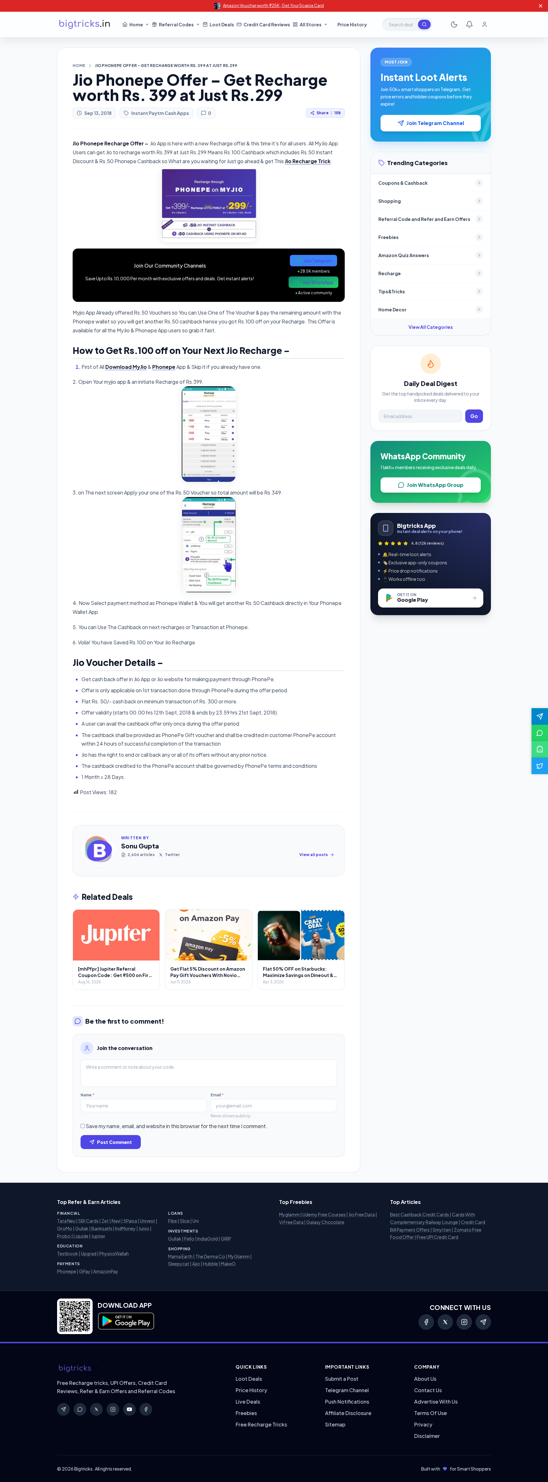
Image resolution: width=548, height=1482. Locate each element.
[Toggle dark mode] (454, 24)
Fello (189, 1238)
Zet (105, 1221)
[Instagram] (464, 1322)
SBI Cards (88, 1221)
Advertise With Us (436, 1401)
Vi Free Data (291, 1222)
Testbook (67, 1253)
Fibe (172, 1221)
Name (88, 1095)
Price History (251, 1390)
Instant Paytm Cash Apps (160, 113)
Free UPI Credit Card (437, 1237)
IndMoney (125, 1228)
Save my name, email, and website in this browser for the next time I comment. (176, 1126)
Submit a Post (341, 1378)
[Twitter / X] (445, 1322)
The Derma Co (210, 1256)
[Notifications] (469, 24)
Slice (185, 1221)
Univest (147, 1221)
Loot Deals (249, 1378)
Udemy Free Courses (324, 1214)
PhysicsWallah (114, 1253)
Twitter (172, 854)
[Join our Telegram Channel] (540, 716)
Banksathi (101, 1228)
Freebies (246, 1413)
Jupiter (98, 1236)
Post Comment (114, 1142)
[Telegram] (483, 1322)
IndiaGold (207, 1238)
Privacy (423, 1424)
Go (474, 416)
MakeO (228, 1263)
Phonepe (66, 1271)
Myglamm (289, 1214)
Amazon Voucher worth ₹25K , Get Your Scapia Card (273, 5)
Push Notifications (347, 1401)
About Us (425, 1378)
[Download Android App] (540, 749)
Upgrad (88, 1253)
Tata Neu (66, 1221)
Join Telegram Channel (435, 123)
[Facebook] (426, 1322)
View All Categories (430, 327)
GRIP (226, 1238)
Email (217, 1095)
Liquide (81, 1236)
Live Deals (248, 1401)
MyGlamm (239, 1256)
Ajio (196, 1263)
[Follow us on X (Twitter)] (540, 766)
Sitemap (335, 1424)
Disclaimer (427, 1435)
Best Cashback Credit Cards (419, 1214)
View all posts (313, 854)
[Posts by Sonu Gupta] (98, 850)
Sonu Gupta (140, 846)
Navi (116, 1221)
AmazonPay (105, 1271)
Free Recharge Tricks (261, 1424)
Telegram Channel (347, 1390)
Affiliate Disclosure (348, 1413)
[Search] (424, 24)
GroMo (64, 1228)
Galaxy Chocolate (325, 1222)
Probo (64, 1236)
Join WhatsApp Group (435, 485)
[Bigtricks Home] (84, 24)
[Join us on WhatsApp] (540, 733)
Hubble (210, 1263)
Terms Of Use (430, 1413)
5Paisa (130, 1221)
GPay (84, 1271)
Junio (144, 1228)
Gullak (81, 1228)
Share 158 (328, 112)
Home (79, 65)
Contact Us (428, 1390)
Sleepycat (178, 1263)
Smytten (442, 1230)
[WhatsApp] (80, 1409)
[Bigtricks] (140, 1369)
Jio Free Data (362, 1214)
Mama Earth (180, 1256)
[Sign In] (484, 24)
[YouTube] (129, 1409)
